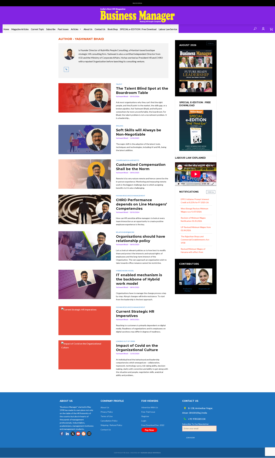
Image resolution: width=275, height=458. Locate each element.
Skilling (119, 126)
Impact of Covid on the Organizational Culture (137, 347)
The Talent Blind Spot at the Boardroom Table (142, 90)
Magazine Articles (20, 29)
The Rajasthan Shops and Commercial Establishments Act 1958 (195, 230)
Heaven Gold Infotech (151, 453)
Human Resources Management (130, 196)
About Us (88, 29)
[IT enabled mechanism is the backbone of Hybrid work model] (84, 284)
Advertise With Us (149, 407)
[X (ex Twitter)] (73, 434)
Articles (74, 29)
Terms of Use (107, 416)
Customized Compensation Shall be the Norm (141, 166)
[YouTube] (78, 434)
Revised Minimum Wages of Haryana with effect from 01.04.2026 (193, 242)
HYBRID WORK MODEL (125, 271)
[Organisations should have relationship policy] (84, 246)
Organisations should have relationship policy (140, 238)
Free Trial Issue (148, 412)
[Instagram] (89, 434)
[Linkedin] (67, 434)
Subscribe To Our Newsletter (195, 424)
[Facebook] (62, 434)
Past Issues (63, 29)
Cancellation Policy (109, 420)
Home (6, 29)
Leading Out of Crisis (125, 341)
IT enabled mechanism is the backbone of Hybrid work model (139, 279)
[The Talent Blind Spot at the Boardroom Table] (84, 98)
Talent (119, 84)
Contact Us (100, 29)
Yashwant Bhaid (122, 96)
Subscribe (50, 29)
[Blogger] (83, 434)
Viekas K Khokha (204, 290)
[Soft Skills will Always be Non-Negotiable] (84, 139)
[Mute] (208, 184)
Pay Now (149, 430)
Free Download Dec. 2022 (152, 425)
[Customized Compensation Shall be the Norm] (84, 174)
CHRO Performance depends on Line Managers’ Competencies (141, 204)
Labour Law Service (168, 29)
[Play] (178, 184)
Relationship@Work (125, 232)
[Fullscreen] (212, 184)
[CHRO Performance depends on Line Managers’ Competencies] (84, 209)
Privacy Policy (107, 412)
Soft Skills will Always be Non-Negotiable (138, 132)
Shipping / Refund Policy (111, 425)
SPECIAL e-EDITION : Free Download (138, 29)
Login (143, 420)
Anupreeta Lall (187, 289)
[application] (195, 174)
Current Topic (37, 29)
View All (211, 192)
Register (145, 416)
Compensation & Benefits (127, 160)
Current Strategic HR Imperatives (135, 313)
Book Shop (113, 29)
